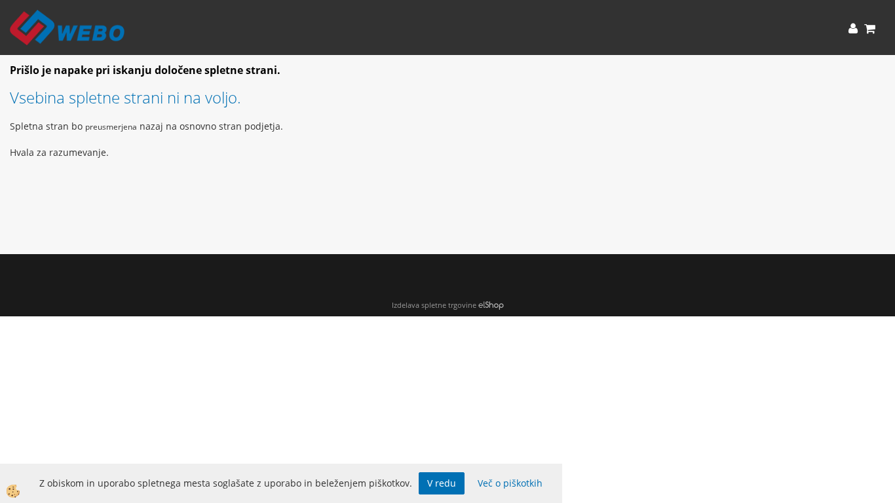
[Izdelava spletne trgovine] (491, 305)
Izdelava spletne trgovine (434, 305)
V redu (441, 483)
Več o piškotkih (510, 483)
